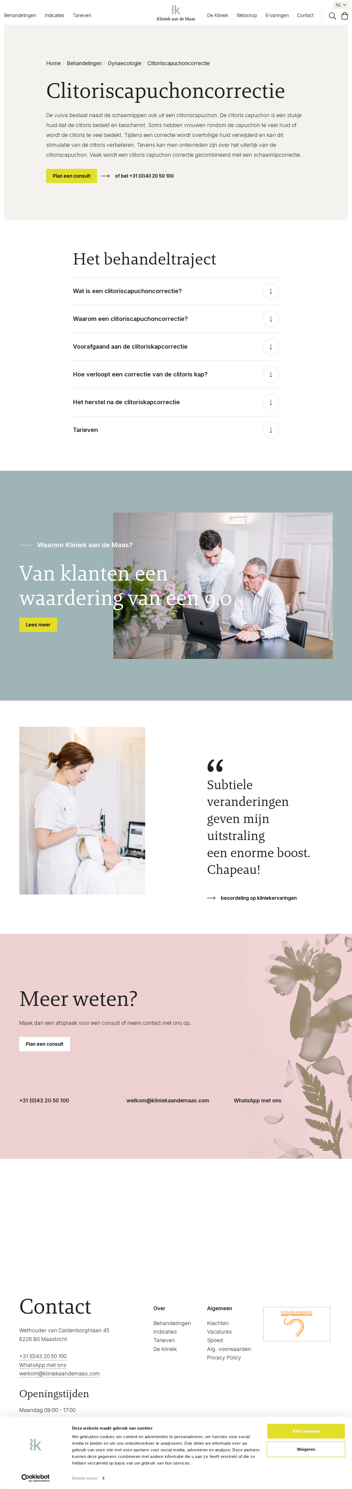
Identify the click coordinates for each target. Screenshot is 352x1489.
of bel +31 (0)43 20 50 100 (144, 176)
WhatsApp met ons (257, 1100)
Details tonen (85, 1478)
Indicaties (54, 15)
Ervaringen (277, 15)
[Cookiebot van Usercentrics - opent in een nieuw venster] (36, 1478)
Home (53, 63)
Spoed (215, 1340)
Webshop (247, 15)
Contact (305, 15)
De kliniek (165, 1349)
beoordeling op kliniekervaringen (259, 898)
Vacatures (219, 1332)
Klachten (218, 1323)
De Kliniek (217, 15)
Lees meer (38, 624)
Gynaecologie (124, 63)
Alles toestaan (306, 1431)
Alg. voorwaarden (229, 1349)
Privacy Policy (224, 1358)
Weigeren (306, 1449)
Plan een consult (71, 176)
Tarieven (82, 15)
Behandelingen (20, 15)
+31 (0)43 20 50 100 (44, 1100)
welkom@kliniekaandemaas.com (168, 1100)
